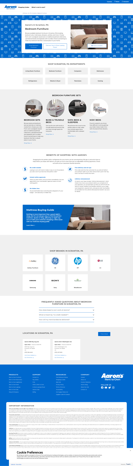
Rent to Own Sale (13, 389)
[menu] (66, 5)
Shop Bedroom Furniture (33, 46)
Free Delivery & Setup (62, 377)
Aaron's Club (36, 389)
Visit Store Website (30, 355)
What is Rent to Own (38, 384)
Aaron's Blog (84, 384)
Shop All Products (14, 392)
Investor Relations (86, 382)
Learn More (30, 225)
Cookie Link (13, 464)
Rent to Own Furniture (15, 377)
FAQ (34, 382)
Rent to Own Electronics (15, 379)
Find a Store (104, 334)
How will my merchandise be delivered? (54, 320)
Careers (109, 1)
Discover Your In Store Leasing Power (55, 46)
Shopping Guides (23, 7)
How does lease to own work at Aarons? (54, 310)
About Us (83, 379)
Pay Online (35, 379)
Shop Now (27, 143)
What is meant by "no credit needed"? (53, 315)
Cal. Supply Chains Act (62, 392)
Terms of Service (60, 387)
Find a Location (98, 45)
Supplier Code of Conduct (63, 394)
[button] (130, 450)
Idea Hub (58, 382)
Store (117, 1)
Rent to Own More (14, 384)
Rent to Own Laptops (14, 387)
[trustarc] (128, 464)
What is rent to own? (38, 7)
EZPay (34, 392)
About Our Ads (85, 387)
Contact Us (36, 377)
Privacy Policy (60, 384)
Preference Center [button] (43, 458)
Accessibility (59, 389)
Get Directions (28, 357)
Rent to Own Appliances (15, 382)
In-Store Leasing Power (39, 387)
